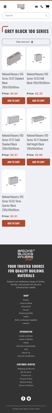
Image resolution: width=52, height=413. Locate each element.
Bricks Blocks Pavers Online (29, 409)
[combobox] (26, 16)
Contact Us (26, 375)
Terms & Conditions (26, 356)
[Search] (46, 16)
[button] (5, 6)
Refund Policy (26, 382)
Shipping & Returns (26, 369)
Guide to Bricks (26, 336)
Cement (26, 323)
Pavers (26, 310)
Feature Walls (26, 303)
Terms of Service (26, 385)
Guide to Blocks (26, 339)
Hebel (26, 317)
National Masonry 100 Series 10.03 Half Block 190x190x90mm (38, 78)
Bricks (26, 300)
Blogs (26, 343)
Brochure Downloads (26, 346)
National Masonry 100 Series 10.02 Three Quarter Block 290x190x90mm (12, 203)
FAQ (26, 349)
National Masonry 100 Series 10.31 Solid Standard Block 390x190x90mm (12, 142)
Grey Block (26, 307)
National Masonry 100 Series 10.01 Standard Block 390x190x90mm (13, 80)
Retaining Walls (26, 313)
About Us (26, 353)
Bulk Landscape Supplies (26, 320)
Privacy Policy (26, 379)
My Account (26, 372)
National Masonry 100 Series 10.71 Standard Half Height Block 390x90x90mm (37, 142)
